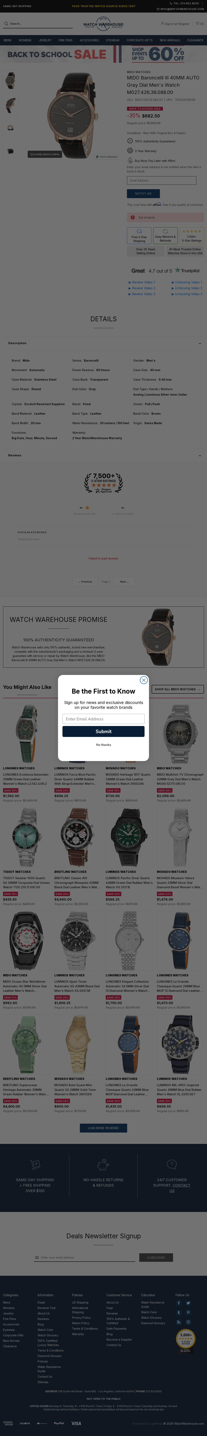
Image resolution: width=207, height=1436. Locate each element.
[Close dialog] (143, 680)
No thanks (103, 745)
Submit (104, 731)
